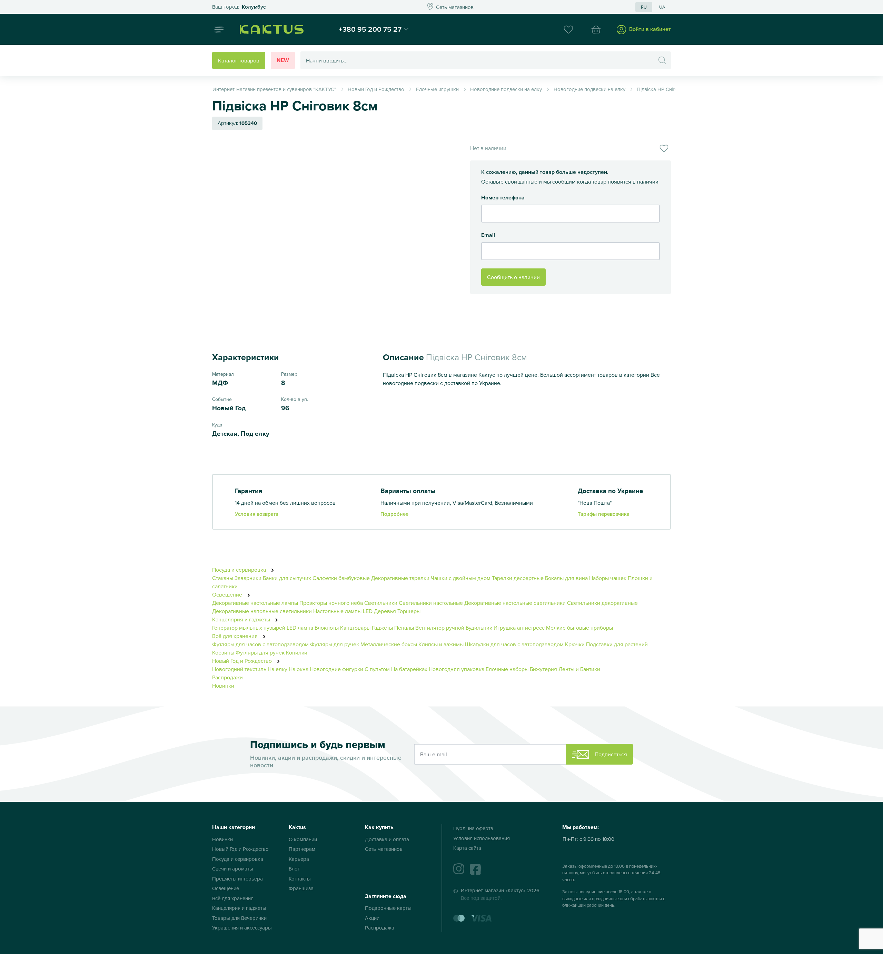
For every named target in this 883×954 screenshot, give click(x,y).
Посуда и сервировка (239, 569)
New (283, 60)
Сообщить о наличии (513, 277)
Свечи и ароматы (232, 868)
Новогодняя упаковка (456, 669)
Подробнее (394, 514)
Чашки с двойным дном (460, 578)
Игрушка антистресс (519, 627)
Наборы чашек (607, 578)
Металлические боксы (388, 644)
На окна (298, 669)
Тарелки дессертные (518, 578)
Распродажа (379, 927)
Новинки (223, 685)
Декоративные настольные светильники (515, 603)
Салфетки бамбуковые (341, 578)
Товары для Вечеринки (239, 918)
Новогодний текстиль (239, 669)
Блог (294, 868)
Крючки (575, 644)
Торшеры (408, 611)
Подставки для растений (617, 644)
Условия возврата (256, 514)
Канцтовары (355, 627)
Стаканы (222, 578)
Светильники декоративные (602, 603)
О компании (303, 839)
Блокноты (327, 627)
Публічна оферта (473, 828)
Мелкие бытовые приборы (579, 627)
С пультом (377, 669)
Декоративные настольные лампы (255, 603)
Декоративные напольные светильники (262, 611)
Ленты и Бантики (579, 669)
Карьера (299, 859)
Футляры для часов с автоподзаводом (260, 644)
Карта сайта (467, 848)
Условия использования (481, 838)
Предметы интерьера (237, 878)
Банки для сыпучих (287, 578)
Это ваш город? (239, 7)
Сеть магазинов (384, 849)
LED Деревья (379, 611)
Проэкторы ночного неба (331, 603)
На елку (277, 669)
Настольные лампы (338, 611)
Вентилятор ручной (439, 627)
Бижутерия (543, 669)
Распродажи (227, 677)
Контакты (300, 878)
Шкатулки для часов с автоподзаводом (514, 644)
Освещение (228, 594)
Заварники (248, 578)
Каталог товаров (238, 60)
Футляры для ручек (334, 644)
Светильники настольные (431, 603)
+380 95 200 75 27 (370, 29)
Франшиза (301, 888)
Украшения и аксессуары (242, 927)
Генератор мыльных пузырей (248, 627)
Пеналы (404, 627)
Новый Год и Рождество (242, 661)
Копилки (296, 652)
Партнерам (302, 849)
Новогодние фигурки (336, 669)
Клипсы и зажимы (441, 644)
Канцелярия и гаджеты (241, 619)
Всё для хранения (235, 636)
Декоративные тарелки (400, 578)
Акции (372, 918)
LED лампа (300, 627)
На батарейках (409, 669)
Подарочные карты (388, 908)
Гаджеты (382, 627)
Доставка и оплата (387, 839)
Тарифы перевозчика (603, 514)
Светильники (380, 603)
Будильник (479, 627)
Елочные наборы (507, 669)
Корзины (223, 652)
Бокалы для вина (566, 578)
